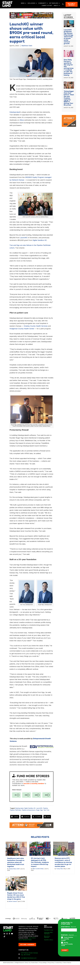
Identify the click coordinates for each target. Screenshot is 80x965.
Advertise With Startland (48, 933)
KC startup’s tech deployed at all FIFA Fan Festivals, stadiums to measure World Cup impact (40, 862)
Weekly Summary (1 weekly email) (67, 944)
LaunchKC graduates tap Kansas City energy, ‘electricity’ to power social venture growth (68, 36)
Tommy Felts (59, 868)
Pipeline (45, 808)
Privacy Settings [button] (43, 962)
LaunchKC (39, 808)
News (23, 3)
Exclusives (31, 3)
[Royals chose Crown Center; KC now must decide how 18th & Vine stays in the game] (16, 883)
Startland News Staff (14, 868)
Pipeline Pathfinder (15, 810)
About (56, 5)
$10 (26, 795)
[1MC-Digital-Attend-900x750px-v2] (69, 116)
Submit (65, 950)
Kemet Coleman (13, 901)
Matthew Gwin (26, 46)
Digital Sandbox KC (29, 808)
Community (42, 3)
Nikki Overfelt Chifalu (38, 868)
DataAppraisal (19, 808)
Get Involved (53, 3)
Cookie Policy (58, 962)
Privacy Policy (51, 962)
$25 (36, 795)
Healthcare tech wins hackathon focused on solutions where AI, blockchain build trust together (15, 862)
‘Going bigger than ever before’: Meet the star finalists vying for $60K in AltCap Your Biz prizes (69, 98)
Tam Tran (46, 810)
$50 (46, 795)
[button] (26, 3)
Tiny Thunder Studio (33, 962)
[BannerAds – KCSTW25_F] (31, 15)
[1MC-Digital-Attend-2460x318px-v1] (31, 825)
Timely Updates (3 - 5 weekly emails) (67, 939)
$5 (15, 795)
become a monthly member (34, 783)
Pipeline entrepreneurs (28, 810)
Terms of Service (67, 962)
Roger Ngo (39, 810)
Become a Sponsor (47, 936)
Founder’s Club (48, 930)
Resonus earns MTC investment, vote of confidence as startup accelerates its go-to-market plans (63, 862)
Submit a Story (47, 5)
